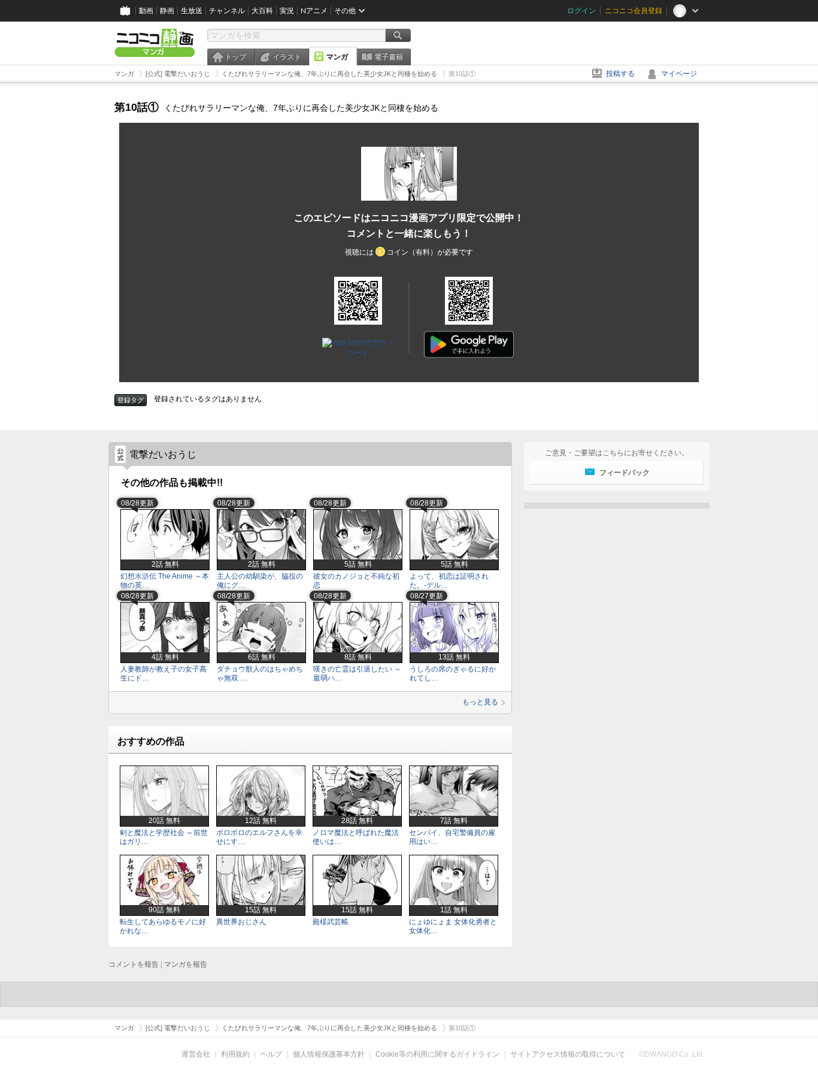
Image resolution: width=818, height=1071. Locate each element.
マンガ (337, 57)
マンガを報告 (185, 964)
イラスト (286, 57)
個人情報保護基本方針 (329, 1054)
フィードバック (624, 472)
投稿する (620, 73)
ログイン (581, 10)
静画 (167, 10)
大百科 (262, 10)
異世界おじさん (241, 922)
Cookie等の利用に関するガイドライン (437, 1054)
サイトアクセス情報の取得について (567, 1054)
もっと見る (480, 702)
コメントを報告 (133, 964)
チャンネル (227, 10)
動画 (146, 10)
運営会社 (195, 1054)
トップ (235, 57)
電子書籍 (388, 57)
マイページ (679, 73)
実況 (287, 10)
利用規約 (235, 1054)
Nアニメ (314, 10)
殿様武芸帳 (331, 922)
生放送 (191, 10)
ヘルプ (271, 1054)
